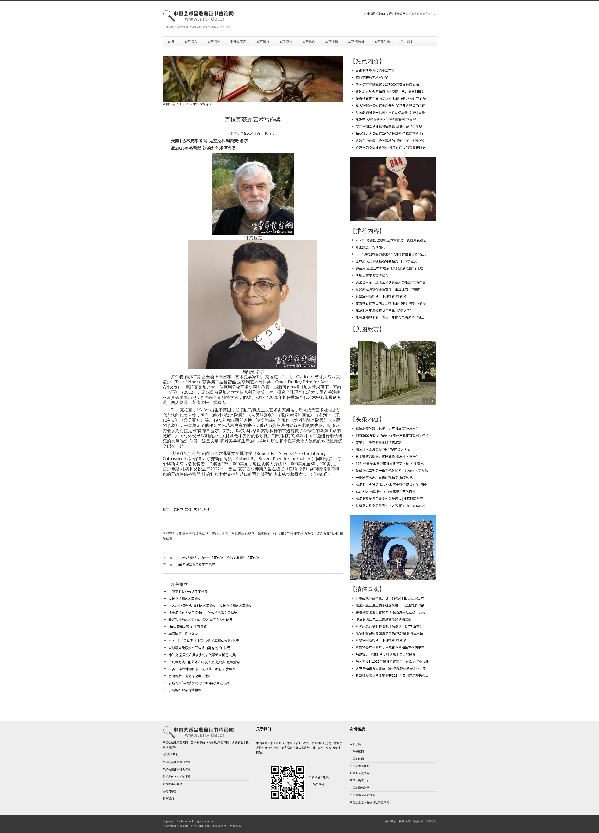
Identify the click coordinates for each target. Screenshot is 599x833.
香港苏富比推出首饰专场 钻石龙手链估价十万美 (390, 612)
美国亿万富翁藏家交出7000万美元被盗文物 (387, 84)
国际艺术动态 (199, 104)
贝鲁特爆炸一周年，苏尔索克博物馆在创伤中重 (390, 647)
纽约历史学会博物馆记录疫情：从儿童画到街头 (390, 91)
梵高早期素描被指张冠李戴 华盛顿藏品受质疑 (389, 126)
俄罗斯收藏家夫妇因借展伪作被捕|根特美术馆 (389, 633)
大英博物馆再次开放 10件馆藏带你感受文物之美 (391, 668)
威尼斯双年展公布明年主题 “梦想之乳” (383, 310)
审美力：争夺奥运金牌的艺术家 (379, 442)
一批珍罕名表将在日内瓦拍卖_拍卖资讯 (384, 477)
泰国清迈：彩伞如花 (183, 633)
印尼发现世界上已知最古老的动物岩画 (383, 619)
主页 (182, 104)
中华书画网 (357, 751)
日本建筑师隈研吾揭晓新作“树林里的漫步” (386, 456)
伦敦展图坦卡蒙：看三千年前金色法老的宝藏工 (390, 317)
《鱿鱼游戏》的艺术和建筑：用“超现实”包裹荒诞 (204, 662)
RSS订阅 (431, 821)
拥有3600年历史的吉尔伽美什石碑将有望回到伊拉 (392, 435)
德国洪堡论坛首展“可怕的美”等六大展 (383, 449)
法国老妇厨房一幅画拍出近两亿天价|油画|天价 (390, 112)
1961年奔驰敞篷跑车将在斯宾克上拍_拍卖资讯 (390, 463)
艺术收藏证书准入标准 (177, 769)
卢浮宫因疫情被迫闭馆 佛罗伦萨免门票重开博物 (390, 147)
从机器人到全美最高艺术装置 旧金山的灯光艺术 (390, 505)
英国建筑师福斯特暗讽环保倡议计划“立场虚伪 (389, 626)
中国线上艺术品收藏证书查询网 (369, 802)
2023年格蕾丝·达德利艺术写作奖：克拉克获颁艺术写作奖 (217, 557)
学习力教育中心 (359, 780)
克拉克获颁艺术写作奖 (184, 598)
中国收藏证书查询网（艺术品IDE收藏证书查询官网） (196, 826)
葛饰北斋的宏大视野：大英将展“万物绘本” (386, 428)
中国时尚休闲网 (359, 788)
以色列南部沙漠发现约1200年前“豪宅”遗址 (199, 683)
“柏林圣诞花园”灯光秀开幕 (187, 626)
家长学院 (355, 744)
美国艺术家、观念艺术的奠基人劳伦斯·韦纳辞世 (390, 282)
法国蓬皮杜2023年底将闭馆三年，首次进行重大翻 (392, 661)
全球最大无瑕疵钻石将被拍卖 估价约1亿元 (199, 648)
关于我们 (172, 754)
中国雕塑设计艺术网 (362, 795)
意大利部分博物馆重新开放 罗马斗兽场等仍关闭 (390, 105)
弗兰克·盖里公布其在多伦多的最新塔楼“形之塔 (389, 268)
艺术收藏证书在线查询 (177, 762)
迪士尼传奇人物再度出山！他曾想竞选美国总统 (202, 612)
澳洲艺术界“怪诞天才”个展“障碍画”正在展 (386, 119)
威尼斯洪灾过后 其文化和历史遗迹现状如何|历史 (391, 484)
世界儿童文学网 (359, 773)
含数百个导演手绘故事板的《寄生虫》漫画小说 (390, 140)
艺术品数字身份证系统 (177, 777)
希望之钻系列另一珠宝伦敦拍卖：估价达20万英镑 (392, 470)
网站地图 (418, 821)
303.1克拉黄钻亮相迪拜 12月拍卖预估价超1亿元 (203, 641)
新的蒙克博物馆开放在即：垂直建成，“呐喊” (388, 289)
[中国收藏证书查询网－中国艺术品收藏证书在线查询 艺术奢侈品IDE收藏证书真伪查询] (198, 16)
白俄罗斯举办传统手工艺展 (195, 564)
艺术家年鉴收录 (172, 784)
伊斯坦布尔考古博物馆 (184, 690)
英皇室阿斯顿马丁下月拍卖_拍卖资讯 (382, 296)
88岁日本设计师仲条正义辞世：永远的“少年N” (202, 669)
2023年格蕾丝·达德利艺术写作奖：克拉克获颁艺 (391, 240)
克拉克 (178, 509)
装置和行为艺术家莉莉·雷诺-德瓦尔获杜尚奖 (200, 619)
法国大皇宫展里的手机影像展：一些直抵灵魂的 (390, 605)
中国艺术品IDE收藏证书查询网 (386, 14)
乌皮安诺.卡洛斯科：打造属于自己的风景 (386, 491)
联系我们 (168, 798)
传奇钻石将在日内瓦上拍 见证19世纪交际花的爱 (391, 98)
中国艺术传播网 (359, 766)
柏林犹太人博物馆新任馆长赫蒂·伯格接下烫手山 (390, 133)
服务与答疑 (170, 791)
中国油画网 (357, 759)
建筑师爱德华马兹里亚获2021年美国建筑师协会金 (392, 675)
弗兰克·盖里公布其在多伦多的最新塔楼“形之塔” (202, 655)
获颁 (188, 509)
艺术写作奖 (202, 509)
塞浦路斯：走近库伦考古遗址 (189, 676)
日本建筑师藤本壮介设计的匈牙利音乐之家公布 (390, 598)
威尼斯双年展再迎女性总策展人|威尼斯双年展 (389, 498)
